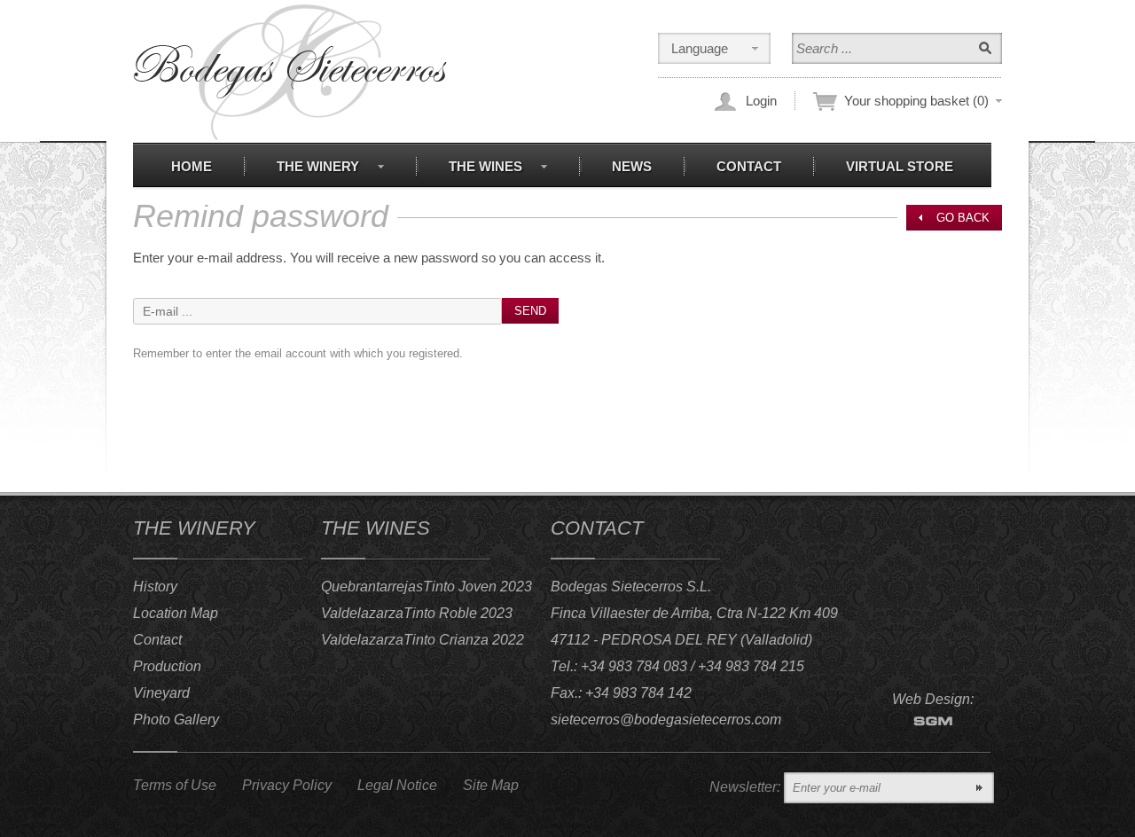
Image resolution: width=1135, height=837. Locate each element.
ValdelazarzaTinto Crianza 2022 (422, 639)
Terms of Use (174, 785)
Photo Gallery (176, 719)
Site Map (491, 785)
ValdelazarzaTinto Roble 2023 (417, 613)
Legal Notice (397, 785)
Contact (157, 639)
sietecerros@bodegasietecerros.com (666, 719)
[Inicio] (290, 72)
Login (761, 100)
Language (699, 48)
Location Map (175, 613)
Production (167, 666)
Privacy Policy (287, 785)
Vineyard (161, 692)
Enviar (978, 787)
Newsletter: (744, 786)
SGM (932, 721)
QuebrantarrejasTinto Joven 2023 (426, 586)
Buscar (985, 48)
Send (530, 310)
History (155, 586)
